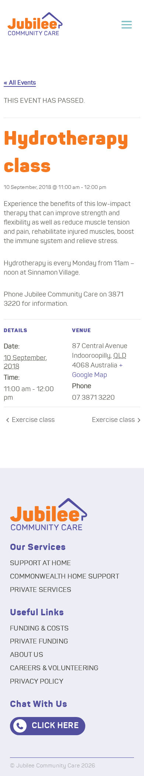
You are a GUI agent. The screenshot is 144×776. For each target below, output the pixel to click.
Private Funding (39, 641)
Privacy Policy (37, 681)
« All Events (20, 83)
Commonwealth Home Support (64, 576)
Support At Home (40, 563)
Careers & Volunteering (54, 668)
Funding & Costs (39, 628)
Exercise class (32, 420)
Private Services (40, 590)
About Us (26, 655)
